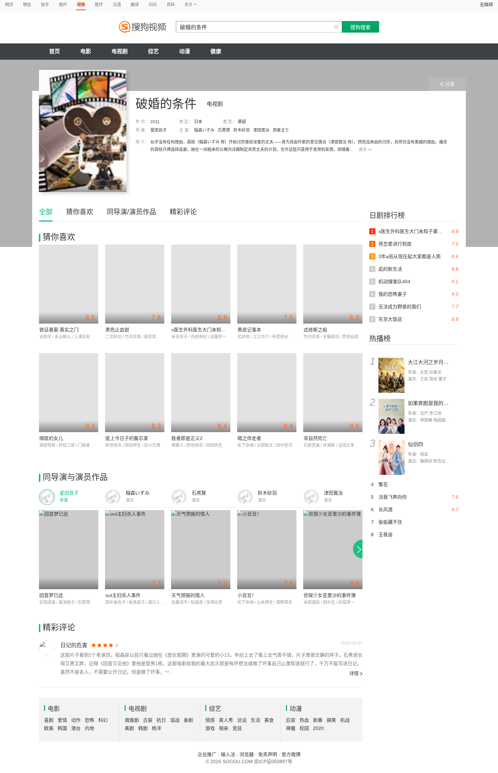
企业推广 (207, 754)
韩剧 (143, 728)
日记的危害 (73, 645)
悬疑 (242, 121)
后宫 (290, 720)
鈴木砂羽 (241, 130)
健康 (215, 51)
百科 (171, 4)
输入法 (228, 754)
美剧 (129, 728)
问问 (153, 4)
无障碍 (486, 4)
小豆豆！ (246, 595)
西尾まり (281, 130)
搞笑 (331, 720)
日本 (198, 121)
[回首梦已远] (68, 549)
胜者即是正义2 (187, 438)
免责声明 (267, 754)
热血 (304, 720)
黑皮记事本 (249, 329)
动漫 (184, 51)
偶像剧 (132, 720)
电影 (85, 51)
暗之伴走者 (249, 438)
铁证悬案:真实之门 (59, 329)
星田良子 (158, 130)
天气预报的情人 (188, 595)
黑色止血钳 (117, 329)
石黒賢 (224, 130)
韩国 (62, 728)
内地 (89, 728)
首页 (54, 51)
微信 (27, 4)
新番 (318, 720)
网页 (9, 4)
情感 (210, 720)
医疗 (99, 4)
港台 (76, 728)
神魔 (290, 728)
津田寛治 (261, 130)
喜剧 (49, 720)
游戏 (210, 728)
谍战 (175, 720)
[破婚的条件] (82, 131)
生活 (255, 720)
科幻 (103, 720)
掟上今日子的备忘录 (126, 438)
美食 (269, 720)
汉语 (117, 4)
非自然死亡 (315, 438)
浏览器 (247, 754)
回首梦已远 (51, 595)
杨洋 (156, 728)
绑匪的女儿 (51, 438)
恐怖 (89, 720)
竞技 (237, 728)
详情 (354, 673)
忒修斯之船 (315, 329)
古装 (147, 720)
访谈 (242, 720)
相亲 (223, 728)
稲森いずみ (204, 130)
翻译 (135, 4)
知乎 (45, 4)
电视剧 (119, 51)
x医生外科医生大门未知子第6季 (204, 329)
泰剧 (188, 720)
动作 (76, 720)
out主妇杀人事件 (123, 595)
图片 (63, 4)
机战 (345, 720)
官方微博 (291, 754)
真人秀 (226, 720)
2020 (318, 728)
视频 (81, 4)
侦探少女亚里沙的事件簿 (330, 595)
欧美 (49, 728)
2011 (155, 121)
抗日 (161, 720)
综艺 (153, 51)
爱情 (62, 720)
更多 (363, 149)
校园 (304, 728)
